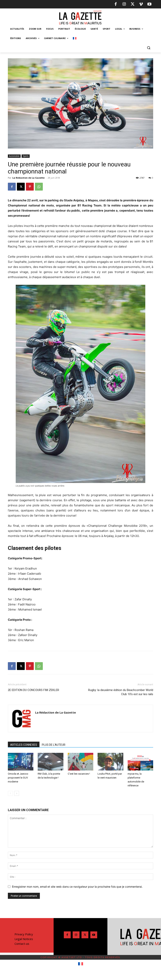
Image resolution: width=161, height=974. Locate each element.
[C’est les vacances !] (80, 761)
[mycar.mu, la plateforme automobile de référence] (140, 761)
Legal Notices (24, 939)
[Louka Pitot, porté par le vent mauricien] (110, 761)
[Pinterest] (30, 187)
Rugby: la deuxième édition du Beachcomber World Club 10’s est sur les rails (120, 692)
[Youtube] (149, 4)
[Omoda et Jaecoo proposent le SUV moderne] (20, 761)
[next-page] (16, 793)
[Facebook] (115, 4)
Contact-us (22, 944)
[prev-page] (10, 793)
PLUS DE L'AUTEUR (53, 744)
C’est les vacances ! (79, 773)
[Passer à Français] (80, 964)
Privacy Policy (24, 934)
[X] (132, 4)
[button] (148, 47)
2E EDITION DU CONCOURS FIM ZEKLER (33, 690)
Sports (25, 156)
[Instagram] (124, 4)
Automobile (14, 156)
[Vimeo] (141, 4)
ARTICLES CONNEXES (23, 744)
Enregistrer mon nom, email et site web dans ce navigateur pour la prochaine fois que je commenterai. (77, 886)
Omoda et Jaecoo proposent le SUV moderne (18, 777)
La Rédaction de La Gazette (28, 177)
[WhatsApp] (39, 187)
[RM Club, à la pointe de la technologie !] (50, 761)
